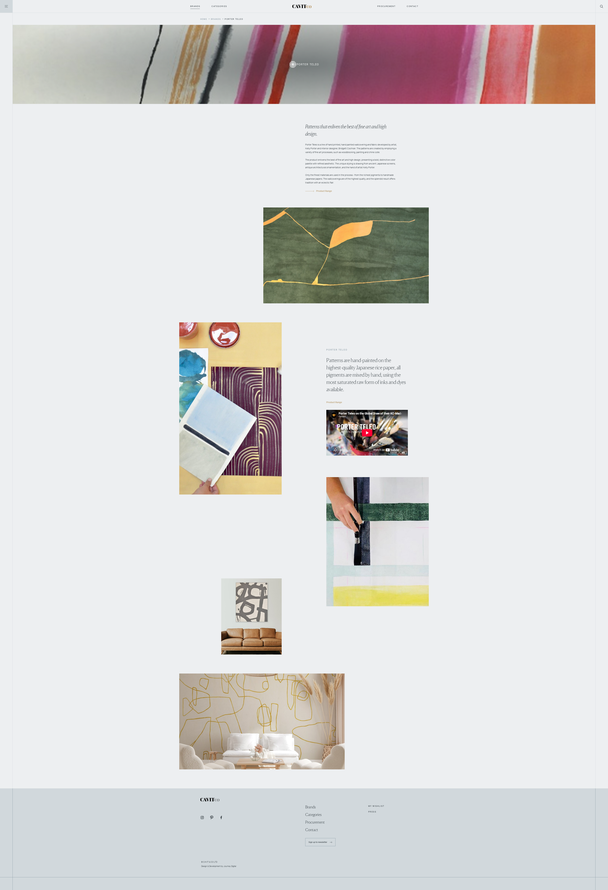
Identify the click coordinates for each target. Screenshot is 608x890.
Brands (195, 6)
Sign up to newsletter (318, 842)
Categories (219, 6)
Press (372, 812)
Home (203, 19)
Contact (412, 6)
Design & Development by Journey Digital (218, 866)
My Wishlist (376, 806)
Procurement (386, 6)
